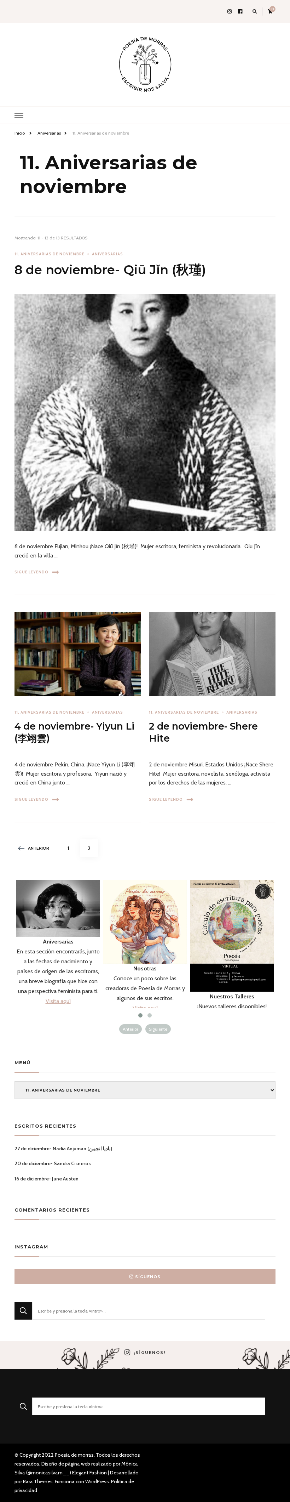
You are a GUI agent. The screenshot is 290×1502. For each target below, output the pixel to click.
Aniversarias (107, 254)
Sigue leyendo (31, 572)
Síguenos (148, 1276)
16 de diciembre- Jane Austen (46, 1178)
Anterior (38, 848)
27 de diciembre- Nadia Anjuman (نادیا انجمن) (63, 1148)
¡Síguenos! (150, 1352)
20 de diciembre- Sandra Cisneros (52, 1163)
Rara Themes (38, 1481)
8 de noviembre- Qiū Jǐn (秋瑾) (110, 269)
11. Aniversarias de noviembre (49, 254)
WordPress (97, 1481)
